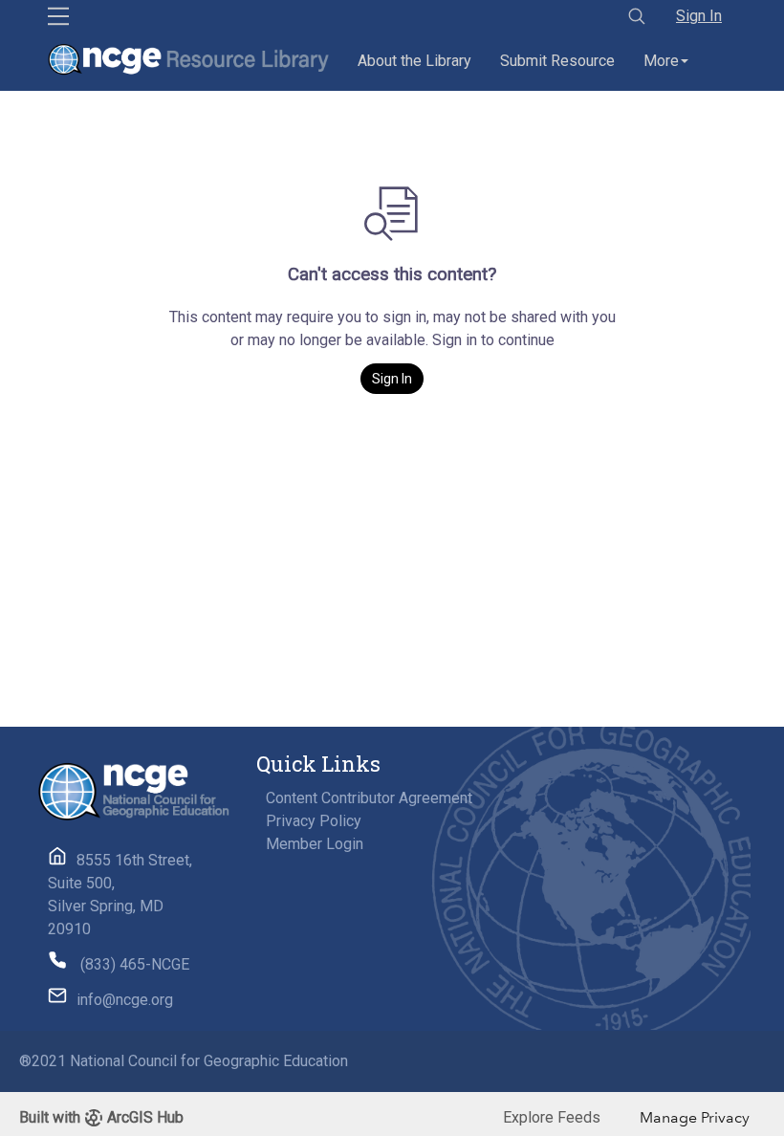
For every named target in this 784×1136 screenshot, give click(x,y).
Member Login (314, 844)
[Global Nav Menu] (58, 16)
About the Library (414, 61)
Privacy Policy (313, 821)
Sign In (699, 16)
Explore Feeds (551, 1117)
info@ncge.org (124, 1000)
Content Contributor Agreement (369, 798)
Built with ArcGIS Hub (101, 1117)
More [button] (661, 61)
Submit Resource (557, 61)
